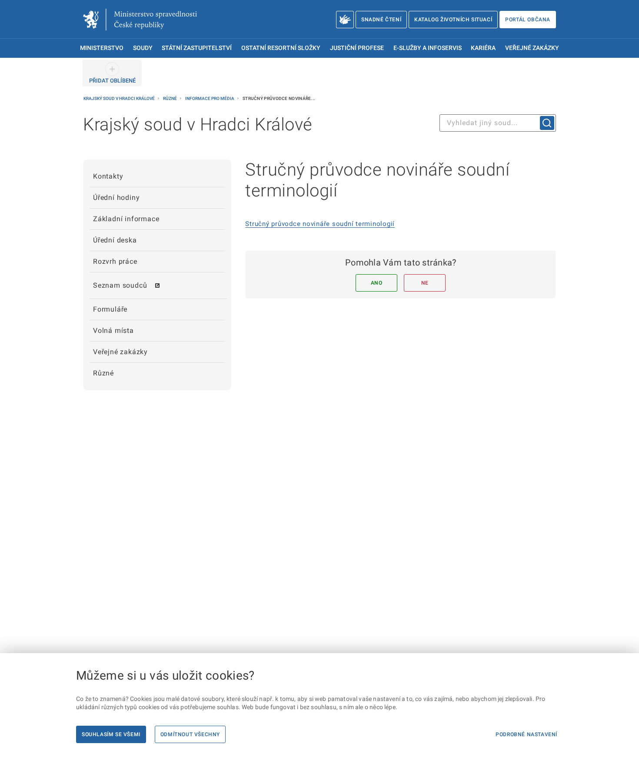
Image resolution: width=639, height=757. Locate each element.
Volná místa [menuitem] (113, 330)
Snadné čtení (381, 20)
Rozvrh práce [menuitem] (115, 261)
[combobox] (497, 123)
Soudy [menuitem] (143, 48)
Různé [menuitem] (103, 373)
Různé (170, 98)
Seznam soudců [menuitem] (120, 285)
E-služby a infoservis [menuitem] (427, 48)
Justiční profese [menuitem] (357, 48)
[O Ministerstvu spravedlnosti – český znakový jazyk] (345, 19)
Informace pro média (210, 98)
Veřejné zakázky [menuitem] (532, 48)
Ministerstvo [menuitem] (101, 48)
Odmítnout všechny (190, 734)
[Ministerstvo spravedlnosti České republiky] (140, 19)
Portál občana (527, 20)
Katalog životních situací (453, 20)
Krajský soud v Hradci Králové (119, 98)
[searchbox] (497, 123)
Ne (425, 283)
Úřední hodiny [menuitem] (116, 197)
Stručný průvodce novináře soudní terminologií (320, 224)
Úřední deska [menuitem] (115, 240)
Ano (377, 283)
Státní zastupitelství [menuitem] (197, 48)
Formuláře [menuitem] (110, 309)
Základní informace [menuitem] (126, 219)
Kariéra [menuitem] (483, 48)
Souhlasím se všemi (111, 734)
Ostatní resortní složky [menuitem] (280, 48)
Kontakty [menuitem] (108, 176)
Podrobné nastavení (526, 734)
